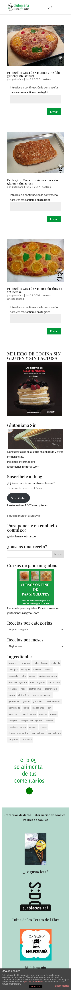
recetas (49, 720)
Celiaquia (13, 669)
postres (46, 79)
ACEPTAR (35, 986)
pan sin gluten (29, 714)
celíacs (48, 669)
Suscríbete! (18, 498)
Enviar (54, 111)
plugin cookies (62, 986)
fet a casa (13, 688)
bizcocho (13, 663)
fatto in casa (54, 682)
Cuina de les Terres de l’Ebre (35, 919)
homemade (14, 707)
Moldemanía (35, 967)
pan (49, 707)
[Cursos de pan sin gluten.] (35, 587)
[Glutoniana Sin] (35, 439)
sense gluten (38, 733)
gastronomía (51, 688)
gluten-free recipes (42, 695)
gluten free (14, 701)
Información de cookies (49, 815)
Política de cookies (35, 819)
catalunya (25, 663)
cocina (32, 676)
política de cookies (33, 981)
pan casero (14, 714)
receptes (13, 720)
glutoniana (17, 79)
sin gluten (13, 739)
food (23, 688)
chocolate (13, 676)
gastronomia (35, 688)
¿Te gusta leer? (35, 871)
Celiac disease (40, 663)
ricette (43, 727)
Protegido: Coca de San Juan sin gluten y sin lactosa (34, 290)
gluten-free (23, 695)
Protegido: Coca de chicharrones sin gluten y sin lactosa (32, 181)
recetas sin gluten (17, 727)
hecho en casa (53, 701)
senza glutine (54, 733)
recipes (33, 727)
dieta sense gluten (48, 676)
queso (53, 714)
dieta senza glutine (18, 682)
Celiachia (55, 663)
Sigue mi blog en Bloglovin (23, 515)
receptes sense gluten (31, 720)
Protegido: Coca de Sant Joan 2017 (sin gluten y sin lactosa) (33, 74)
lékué (26, 707)
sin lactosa (26, 739)
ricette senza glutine (18, 733)
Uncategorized (15, 298)
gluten (12, 695)
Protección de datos (17, 815)
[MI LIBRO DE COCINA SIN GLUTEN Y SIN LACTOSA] (34, 415)
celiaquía (25, 669)
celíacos (37, 669)
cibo (24, 676)
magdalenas (38, 707)
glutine (26, 701)
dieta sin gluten (37, 682)
